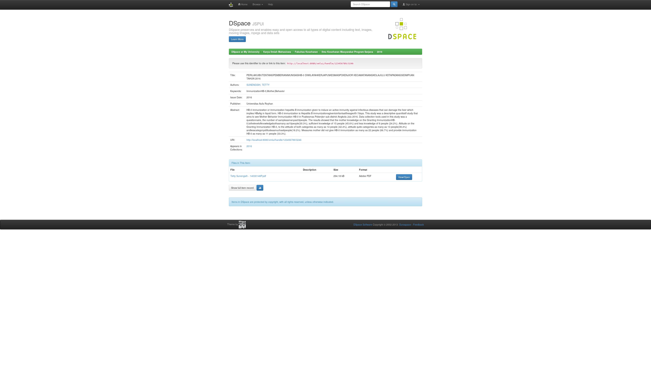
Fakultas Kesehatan (306, 51)
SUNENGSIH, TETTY (257, 84)
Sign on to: (411, 4)
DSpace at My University (245, 51)
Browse (257, 4)
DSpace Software (362, 224)
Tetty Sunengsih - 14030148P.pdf (248, 176)
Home (244, 4)
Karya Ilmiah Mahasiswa (277, 51)
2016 (379, 51)
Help (270, 4)
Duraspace (405, 224)
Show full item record (242, 187)
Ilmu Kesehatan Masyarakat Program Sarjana (347, 51)
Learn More (237, 39)
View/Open (404, 177)
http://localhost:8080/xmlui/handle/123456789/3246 (273, 139)
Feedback (418, 224)
